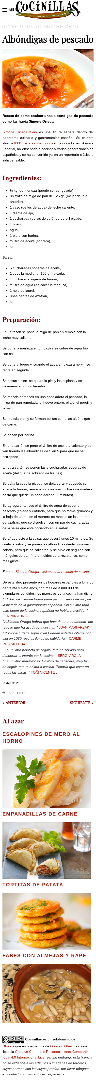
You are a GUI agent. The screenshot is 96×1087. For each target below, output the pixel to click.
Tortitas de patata (32, 884)
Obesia (8, 1046)
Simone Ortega (27, 572)
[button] (11, 10)
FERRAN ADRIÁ (15, 616)
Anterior (15, 702)
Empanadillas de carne (40, 814)
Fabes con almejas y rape (44, 955)
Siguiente (80, 702)
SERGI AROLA (69, 656)
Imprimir (16, 693)
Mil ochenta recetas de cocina (65, 572)
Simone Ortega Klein (19, 132)
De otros (72, 26)
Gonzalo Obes (61, 1046)
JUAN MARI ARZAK (74, 627)
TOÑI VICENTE (43, 672)
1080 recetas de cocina (33, 143)
